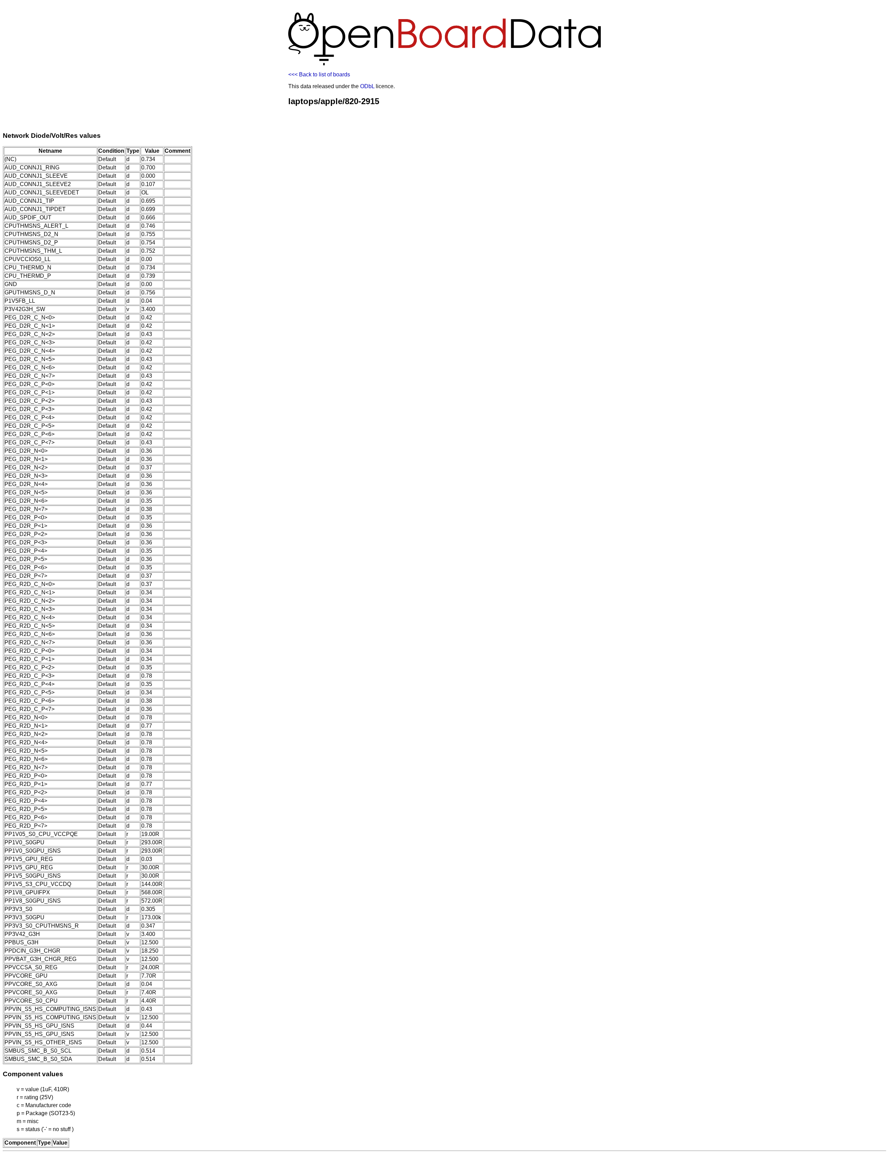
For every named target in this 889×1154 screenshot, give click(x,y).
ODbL (367, 86)
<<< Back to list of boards (319, 74)
